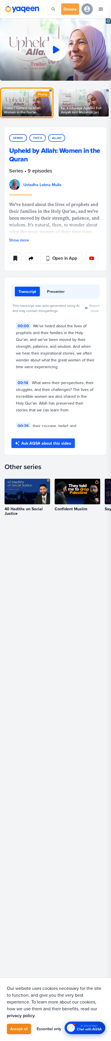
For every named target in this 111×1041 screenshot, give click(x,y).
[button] (55, 49)
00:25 (23, 426)
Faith (37, 138)
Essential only (49, 1029)
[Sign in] (87, 9)
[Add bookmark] (15, 258)
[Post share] (31, 258)
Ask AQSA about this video (46, 443)
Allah (56, 138)
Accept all (19, 1029)
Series (18, 138)
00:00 (23, 326)
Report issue (94, 308)
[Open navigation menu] (100, 9)
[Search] (53, 9)
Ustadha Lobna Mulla (42, 185)
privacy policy (21, 1015)
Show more (19, 240)
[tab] (27, 291)
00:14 (23, 383)
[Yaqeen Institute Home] (22, 9)
